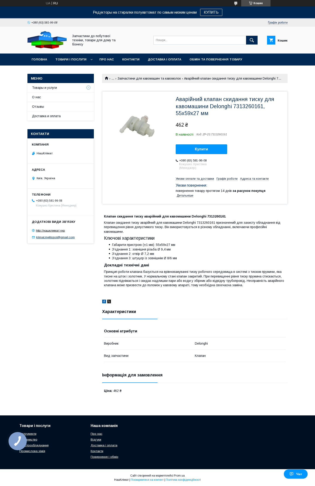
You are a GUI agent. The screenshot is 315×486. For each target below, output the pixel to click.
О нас (36, 97)
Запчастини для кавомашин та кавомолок (149, 78)
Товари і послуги (70, 59)
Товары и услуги (44, 87)
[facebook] (104, 302)
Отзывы (38, 106)
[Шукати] (252, 40)
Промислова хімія (32, 451)
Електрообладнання (34, 445)
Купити (201, 149)
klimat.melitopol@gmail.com (55, 237)
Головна (39, 59)
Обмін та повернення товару (216, 59)
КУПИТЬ (211, 12)
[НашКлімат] (47, 47)
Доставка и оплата (46, 116)
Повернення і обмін (104, 457)
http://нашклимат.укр (50, 230)
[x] (109, 302)
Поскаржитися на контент (147, 479)
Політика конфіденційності (183, 479)
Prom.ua (179, 475)
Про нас (106, 59)
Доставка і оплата (164, 59)
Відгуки (96, 439)
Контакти (131, 59)
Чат (299, 474)
